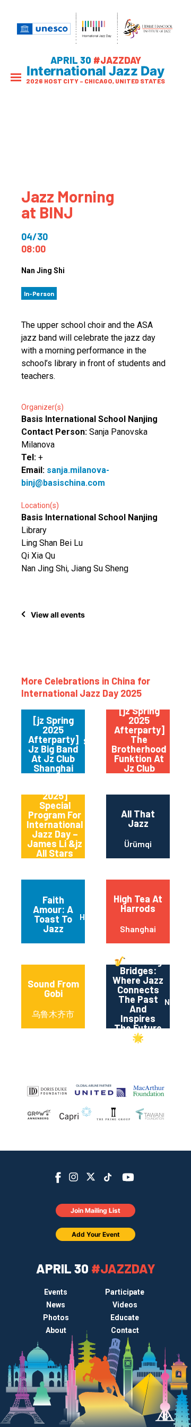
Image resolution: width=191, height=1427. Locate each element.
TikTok (108, 1177)
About (56, 1330)
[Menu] (16, 78)
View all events (58, 614)
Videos (124, 1305)
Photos (56, 1317)
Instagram (73, 1177)
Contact (125, 1330)
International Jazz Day (95, 71)
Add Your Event (96, 1234)
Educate (124, 1317)
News (55, 1305)
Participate (124, 1292)
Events (55, 1292)
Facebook (58, 1177)
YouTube (128, 1177)
